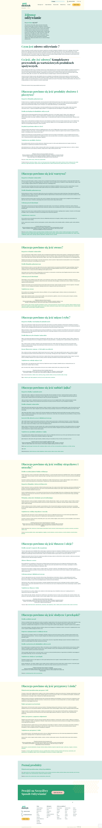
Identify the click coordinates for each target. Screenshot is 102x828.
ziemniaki (47, 234)
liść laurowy (65, 750)
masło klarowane (31, 604)
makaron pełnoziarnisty (55, 163)
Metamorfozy (63, 4)
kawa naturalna (70, 772)
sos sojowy (53, 752)
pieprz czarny (36, 752)
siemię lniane (42, 776)
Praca (48, 809)
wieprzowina (48, 377)
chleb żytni (37, 159)
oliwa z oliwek (56, 604)
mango (56, 306)
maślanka (42, 446)
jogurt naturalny (33, 446)
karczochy (27, 233)
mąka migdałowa (39, 532)
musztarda (71, 750)
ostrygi (65, 374)
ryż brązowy (72, 163)
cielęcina (26, 377)
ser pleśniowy (64, 446)
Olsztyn (66, 814)
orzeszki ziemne (73, 532)
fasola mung (58, 528)
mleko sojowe (60, 451)
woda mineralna (34, 773)
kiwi (45, 306)
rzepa (78, 233)
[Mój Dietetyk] (26, 4)
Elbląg (58, 812)
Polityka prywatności (50, 814)
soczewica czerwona (68, 528)
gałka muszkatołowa (34, 750)
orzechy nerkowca (59, 532)
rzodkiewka (24, 234)
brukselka (47, 231)
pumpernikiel (42, 159)
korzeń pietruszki (47, 233)
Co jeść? (38, 815)
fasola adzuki (40, 528)
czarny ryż (40, 162)
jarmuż (73, 231)
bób (30, 528)
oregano (71, 747)
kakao (61, 752)
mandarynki (52, 306)
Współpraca (49, 811)
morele (62, 306)
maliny (47, 306)
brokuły (42, 231)
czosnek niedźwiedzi (31, 747)
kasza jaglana (52, 162)
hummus (49, 773)
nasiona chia (27, 776)
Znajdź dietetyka (48, 4)
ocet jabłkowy (30, 752)
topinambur (42, 234)
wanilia (57, 752)
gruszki (32, 306)
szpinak (38, 234)
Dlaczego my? (40, 4)
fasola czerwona (51, 528)
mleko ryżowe (54, 451)
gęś (29, 377)
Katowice (66, 809)
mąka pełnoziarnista (45, 163)
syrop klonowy (39, 673)
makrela (40, 374)
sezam (38, 776)
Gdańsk (58, 815)
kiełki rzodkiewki (39, 233)
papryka (61, 233)
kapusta (23, 233)
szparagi (34, 234)
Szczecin (74, 809)
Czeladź (58, 811)
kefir (39, 446)
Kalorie (38, 814)
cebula (53, 231)
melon (59, 306)
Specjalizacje (39, 823)
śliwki (79, 306)
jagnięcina (35, 377)
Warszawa (75, 814)
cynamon (28, 750)
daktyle (71, 304)
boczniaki (39, 231)
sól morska (48, 752)
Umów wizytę (76, 4)
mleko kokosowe (33, 451)
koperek (54, 747)
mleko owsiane (48, 451)
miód (35, 673)
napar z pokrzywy (65, 747)
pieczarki (65, 233)
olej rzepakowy (50, 604)
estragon (38, 747)
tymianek (23, 748)
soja (26, 529)
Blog (37, 812)
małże (62, 374)
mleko (45, 446)
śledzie (51, 374)
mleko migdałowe (40, 451)
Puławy (66, 818)
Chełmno (58, 809)
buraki (50, 231)
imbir (49, 750)
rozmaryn (75, 747)
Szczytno (74, 811)
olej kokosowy (39, 604)
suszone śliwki (32, 307)
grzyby (27, 231)
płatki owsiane (64, 163)
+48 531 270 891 (71, 1)
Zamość (74, 815)
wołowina (53, 377)
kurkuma (61, 750)
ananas (26, 304)
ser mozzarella (58, 446)
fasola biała (45, 528)
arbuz (29, 304)
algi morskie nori (27, 772)
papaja (66, 306)
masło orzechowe (74, 604)
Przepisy (38, 820)
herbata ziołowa (44, 747)
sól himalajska (43, 752)
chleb (27, 159)
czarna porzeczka (61, 304)
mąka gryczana (72, 162)
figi (22, 306)
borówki (36, 304)
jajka (25, 448)
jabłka (36, 306)
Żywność (38, 817)
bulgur (35, 162)
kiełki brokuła (33, 233)
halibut (34, 374)
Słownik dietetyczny (40, 818)
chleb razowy (31, 159)
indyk (31, 377)
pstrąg (43, 374)
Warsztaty (38, 821)
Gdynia (58, 817)
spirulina (23, 773)
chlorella (33, 772)
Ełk (57, 814)
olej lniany (44, 604)
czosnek (55, 234)
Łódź (66, 812)
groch (62, 528)
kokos (34, 532)
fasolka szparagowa (67, 231)
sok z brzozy (76, 772)
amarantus (31, 162)
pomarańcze (70, 306)
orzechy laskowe (50, 532)
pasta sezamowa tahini (65, 604)
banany (32, 304)
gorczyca (42, 750)
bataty (34, 231)
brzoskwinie (41, 304)
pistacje (23, 533)
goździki (45, 750)
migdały (45, 532)
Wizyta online (55, 4)
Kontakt (68, 4)
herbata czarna (44, 772)
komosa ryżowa (65, 162)
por (72, 233)
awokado (67, 304)
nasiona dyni (33, 776)
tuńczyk (54, 374)
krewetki (59, 374)
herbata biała (38, 772)
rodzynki (75, 306)
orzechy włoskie (66, 532)
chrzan (51, 234)
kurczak (43, 377)
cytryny (46, 304)
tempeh (27, 773)
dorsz (31, 374)
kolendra (50, 747)
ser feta (52, 446)
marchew (53, 233)
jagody (39, 306)
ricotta (48, 446)
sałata (28, 234)
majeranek (58, 747)
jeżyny (42, 306)
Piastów (66, 815)
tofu (30, 773)
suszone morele (25, 307)
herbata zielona (63, 772)
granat (24, 306)
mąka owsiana (38, 163)
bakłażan (31, 231)
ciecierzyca (34, 528)
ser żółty (69, 446)
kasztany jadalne (28, 532)
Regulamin (48, 815)
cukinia (57, 231)
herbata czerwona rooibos (53, 772)
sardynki (47, 374)
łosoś (37, 374)
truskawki (37, 307)
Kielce (66, 811)
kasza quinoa (58, 162)
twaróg (73, 446)
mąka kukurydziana (30, 163)
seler (31, 234)
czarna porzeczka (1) (52, 304)
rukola (75, 233)
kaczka (39, 377)
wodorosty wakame (43, 773)
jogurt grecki (27, 446)
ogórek (57, 233)
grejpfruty (29, 306)
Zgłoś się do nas (58, 792)
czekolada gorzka (29, 673)
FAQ (47, 817)
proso (68, 163)
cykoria (60, 231)
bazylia (25, 747)
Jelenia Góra (59, 818)
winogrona (42, 307)
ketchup (57, 750)
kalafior (76, 231)
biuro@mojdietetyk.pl (27, 814)
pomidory (69, 233)
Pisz (65, 817)
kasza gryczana (45, 162)
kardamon (52, 750)
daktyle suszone (76, 304)
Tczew (74, 812)
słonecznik (48, 776)
